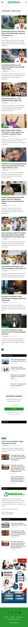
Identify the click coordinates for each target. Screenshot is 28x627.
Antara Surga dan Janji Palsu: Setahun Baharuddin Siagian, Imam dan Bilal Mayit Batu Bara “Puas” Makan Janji (13, 235)
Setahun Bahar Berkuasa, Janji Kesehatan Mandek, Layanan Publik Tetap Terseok (12, 67)
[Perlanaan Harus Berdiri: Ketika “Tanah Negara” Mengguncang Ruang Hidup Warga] (14, 287)
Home (2, 6)
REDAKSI (6, 617)
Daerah (3, 438)
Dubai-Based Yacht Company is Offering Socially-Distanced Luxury (18, 376)
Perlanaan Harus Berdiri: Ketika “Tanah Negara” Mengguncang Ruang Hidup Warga (13, 298)
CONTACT (12, 617)
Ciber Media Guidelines (14, 619)
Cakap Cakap (5, 28)
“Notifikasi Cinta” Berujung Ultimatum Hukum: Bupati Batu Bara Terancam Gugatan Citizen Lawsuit (13, 165)
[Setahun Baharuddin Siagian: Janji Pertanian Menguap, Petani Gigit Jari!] (14, 257)
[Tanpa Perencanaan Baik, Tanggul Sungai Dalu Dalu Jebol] (14, 432)
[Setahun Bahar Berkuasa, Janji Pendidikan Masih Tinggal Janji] (14, 89)
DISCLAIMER (19, 617)
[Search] (26, 2)
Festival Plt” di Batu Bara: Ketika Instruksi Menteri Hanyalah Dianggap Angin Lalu (13, 332)
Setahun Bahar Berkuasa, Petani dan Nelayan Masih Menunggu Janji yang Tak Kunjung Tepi (13, 33)
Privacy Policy (12, 414)
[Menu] (2, 2)
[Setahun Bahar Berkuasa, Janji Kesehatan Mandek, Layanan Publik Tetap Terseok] (14, 56)
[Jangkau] (14, 2)
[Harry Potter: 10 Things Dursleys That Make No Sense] (5, 369)
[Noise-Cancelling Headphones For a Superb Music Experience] (5, 361)
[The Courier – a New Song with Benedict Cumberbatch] (5, 385)
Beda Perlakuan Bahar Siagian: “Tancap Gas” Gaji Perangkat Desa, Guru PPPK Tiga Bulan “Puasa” (12, 132)
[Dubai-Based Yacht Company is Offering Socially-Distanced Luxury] (5, 377)
